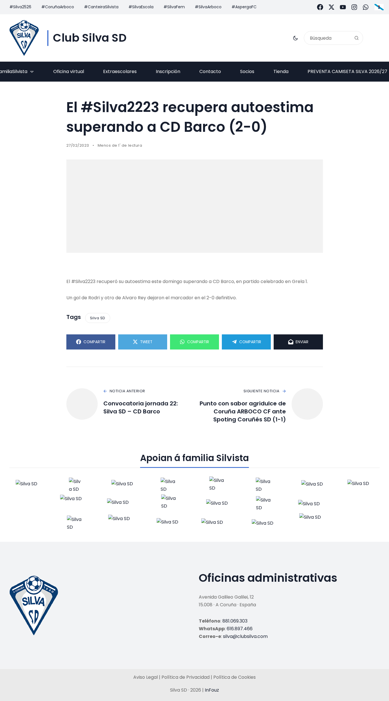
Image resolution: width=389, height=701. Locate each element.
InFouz (212, 690)
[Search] (356, 38)
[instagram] (354, 7)
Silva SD (97, 318)
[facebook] (320, 7)
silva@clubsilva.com (245, 636)
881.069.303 (234, 621)
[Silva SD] (24, 38)
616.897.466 (240, 628)
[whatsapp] (366, 7)
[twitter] (331, 7)
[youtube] (343, 7)
